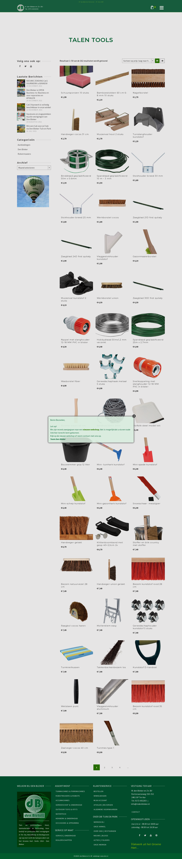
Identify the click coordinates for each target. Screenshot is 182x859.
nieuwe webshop (91, 429)
